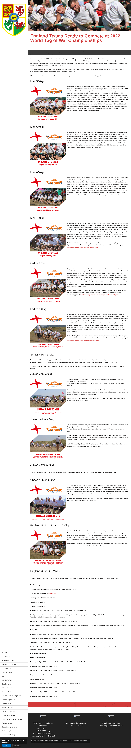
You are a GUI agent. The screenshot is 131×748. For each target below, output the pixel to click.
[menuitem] (14, 649)
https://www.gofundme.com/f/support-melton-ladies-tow (83, 340)
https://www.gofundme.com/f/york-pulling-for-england (82, 247)
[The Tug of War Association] (14, 20)
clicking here (52, 593)
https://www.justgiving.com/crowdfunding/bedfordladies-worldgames (99, 295)
